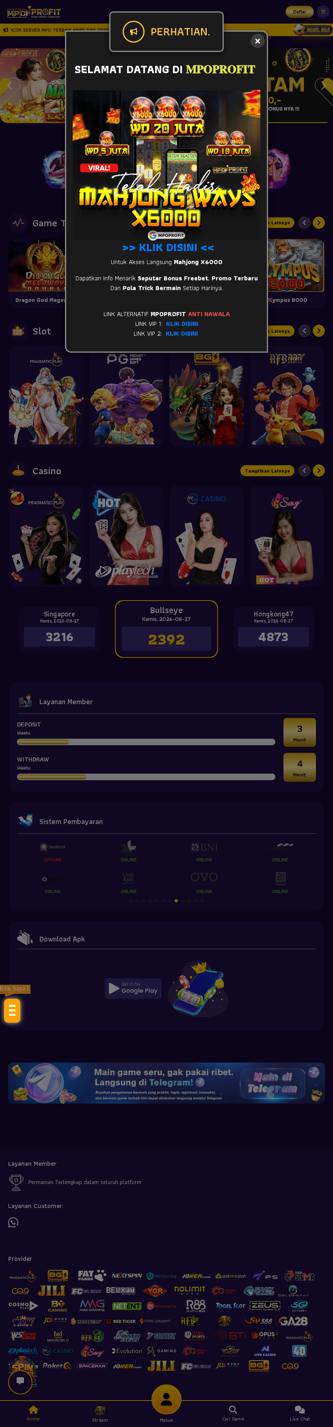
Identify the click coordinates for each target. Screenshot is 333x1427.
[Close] (258, 41)
